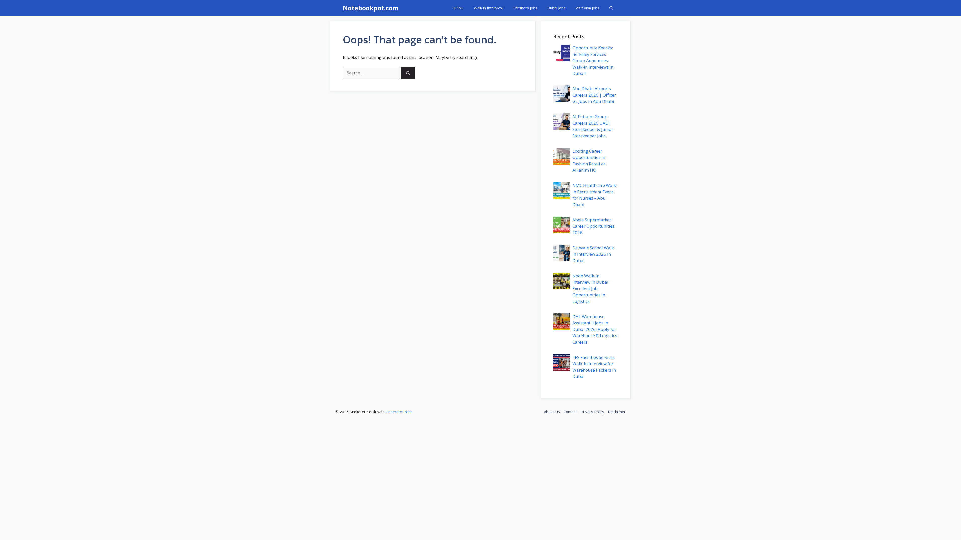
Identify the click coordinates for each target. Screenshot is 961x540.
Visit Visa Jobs (587, 8)
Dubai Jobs (556, 8)
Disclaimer (617, 411)
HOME (458, 8)
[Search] (408, 73)
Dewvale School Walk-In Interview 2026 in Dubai (593, 254)
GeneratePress (399, 411)
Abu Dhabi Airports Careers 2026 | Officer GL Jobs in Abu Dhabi (594, 95)
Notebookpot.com (371, 8)
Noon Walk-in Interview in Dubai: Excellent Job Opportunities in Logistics (590, 288)
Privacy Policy (592, 411)
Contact (570, 411)
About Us (552, 411)
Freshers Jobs (525, 8)
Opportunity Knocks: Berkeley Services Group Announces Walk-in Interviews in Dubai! (592, 60)
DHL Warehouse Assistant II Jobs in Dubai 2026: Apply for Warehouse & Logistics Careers (594, 329)
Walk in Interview (488, 8)
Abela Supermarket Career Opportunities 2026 (593, 226)
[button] (611, 8)
